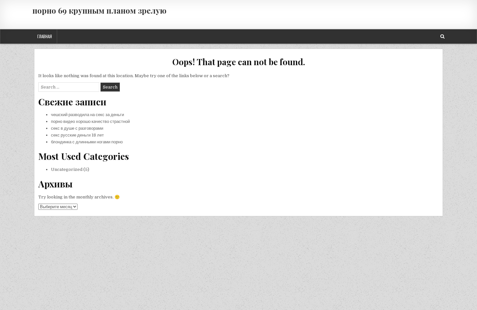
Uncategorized (66, 169)
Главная (44, 36)
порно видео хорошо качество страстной (90, 121)
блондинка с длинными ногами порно (87, 141)
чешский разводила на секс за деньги (87, 114)
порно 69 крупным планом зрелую (99, 10)
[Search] (442, 36)
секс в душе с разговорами (77, 128)
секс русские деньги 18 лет (77, 135)
